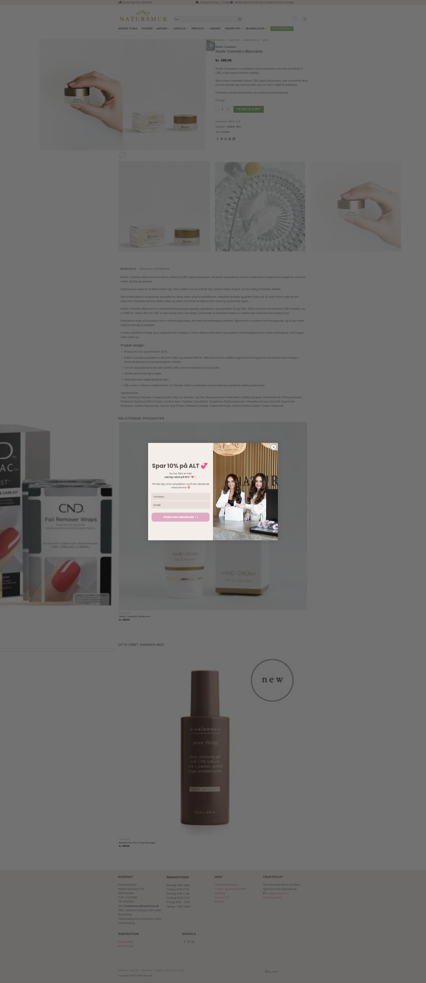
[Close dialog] (274, 447)
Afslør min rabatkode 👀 (180, 517)
